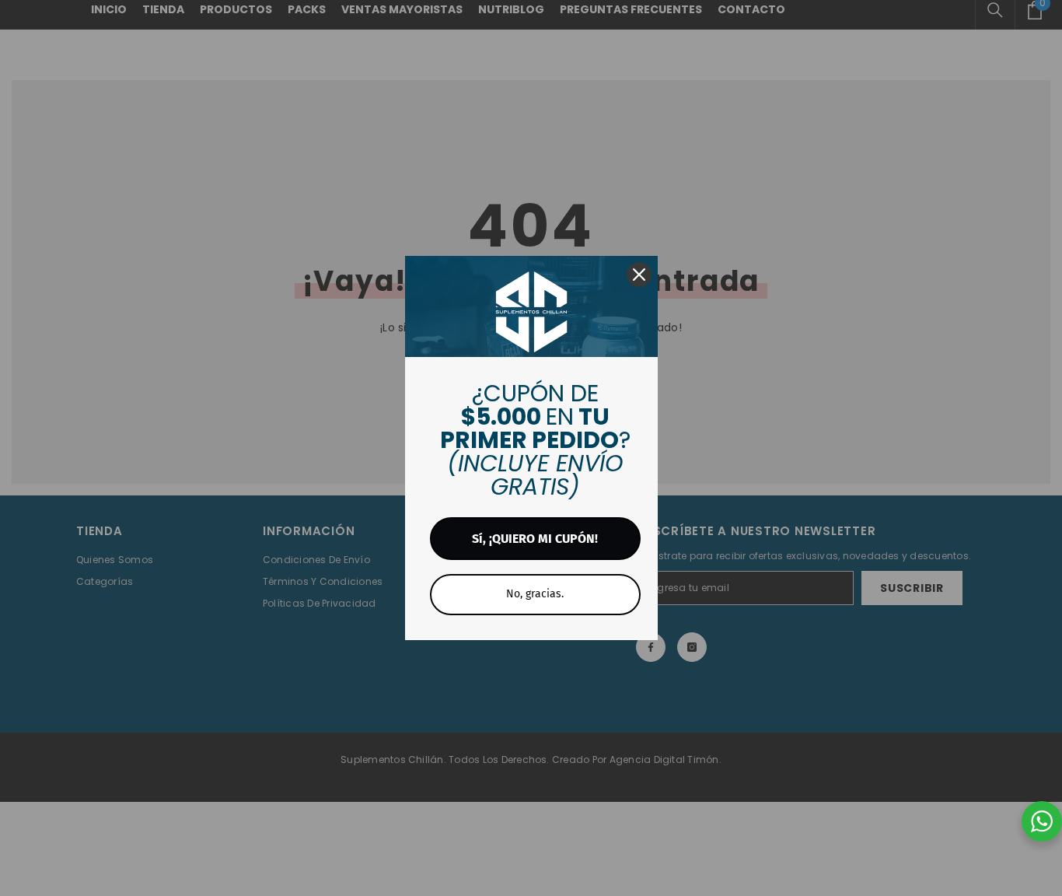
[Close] (639, 274)
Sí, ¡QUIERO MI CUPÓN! (535, 538)
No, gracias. (535, 593)
